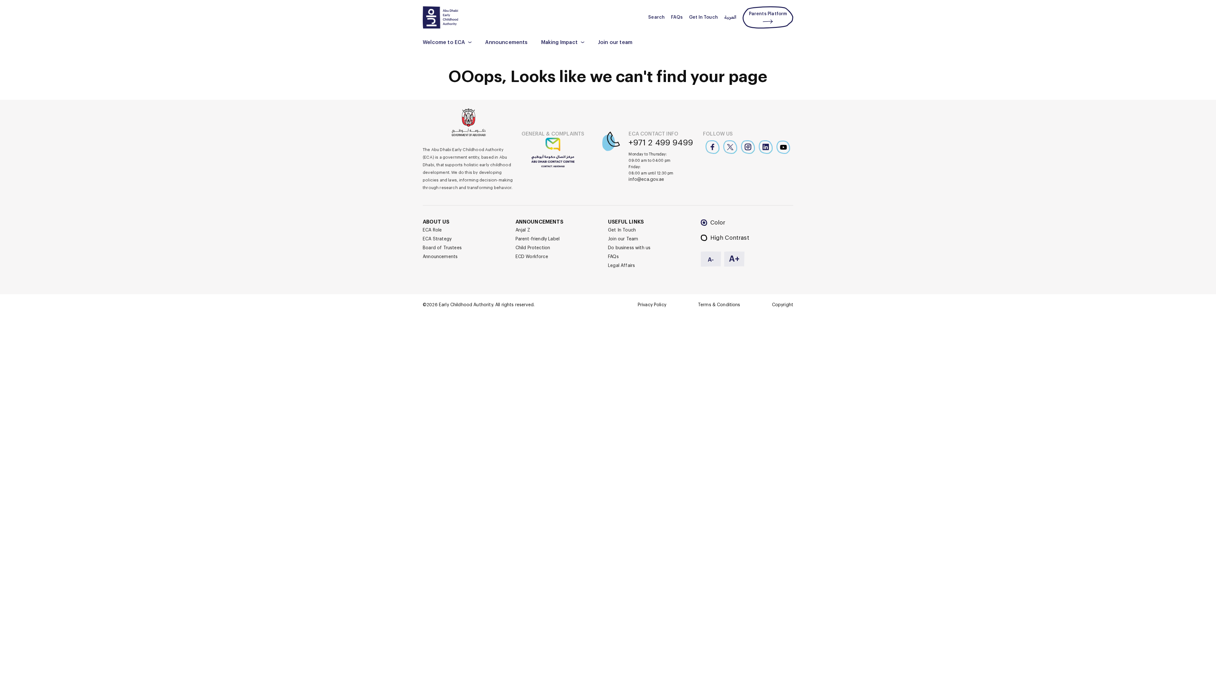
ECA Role (432, 230)
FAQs (677, 17)
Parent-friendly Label (538, 239)
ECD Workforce (532, 257)
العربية (730, 17)
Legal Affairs (621, 265)
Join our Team (623, 239)
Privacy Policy (652, 305)
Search (656, 17)
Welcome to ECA (444, 42)
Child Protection (533, 248)
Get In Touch (703, 17)
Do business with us (629, 248)
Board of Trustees (442, 248)
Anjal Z (523, 230)
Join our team (615, 42)
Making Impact (559, 42)
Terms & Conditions (719, 305)
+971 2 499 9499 (661, 143)
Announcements (506, 42)
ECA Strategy (437, 239)
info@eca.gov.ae (646, 179)
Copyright (782, 305)
